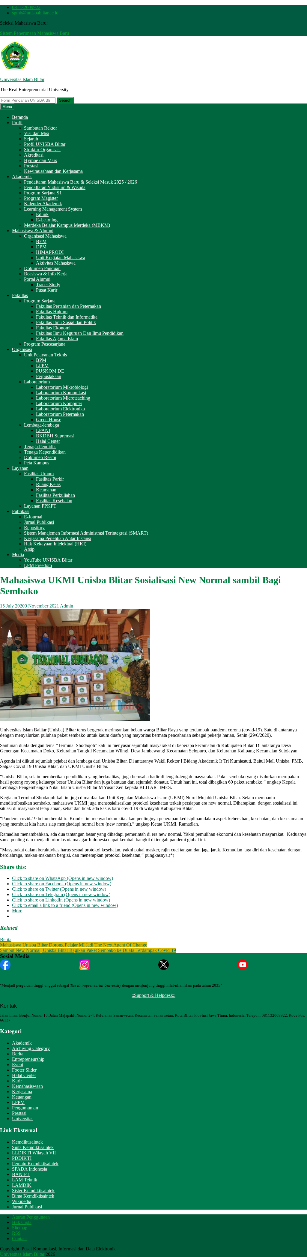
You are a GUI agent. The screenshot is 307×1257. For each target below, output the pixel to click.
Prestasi (31, 165)
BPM (41, 360)
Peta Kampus (36, 462)
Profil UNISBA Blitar (44, 144)
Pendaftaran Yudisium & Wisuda (54, 187)
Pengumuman (25, 1107)
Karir (17, 1080)
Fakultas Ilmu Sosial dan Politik (66, 322)
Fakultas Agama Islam (57, 338)
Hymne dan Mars (40, 160)
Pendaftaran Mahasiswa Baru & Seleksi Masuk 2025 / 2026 (80, 181)
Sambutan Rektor (40, 127)
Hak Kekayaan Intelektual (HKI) (55, 543)
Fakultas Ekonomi (53, 327)
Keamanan (46, 489)
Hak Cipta (21, 1222)
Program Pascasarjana (44, 343)
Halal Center (48, 441)
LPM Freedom (38, 565)
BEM (41, 241)
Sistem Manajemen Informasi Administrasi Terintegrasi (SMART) (86, 533)
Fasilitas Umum (39, 473)
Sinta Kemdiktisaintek (33, 1147)
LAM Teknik (24, 1179)
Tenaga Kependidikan (45, 451)
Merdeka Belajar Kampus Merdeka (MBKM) (67, 225)
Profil (17, 122)
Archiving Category (31, 1048)
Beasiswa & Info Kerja (45, 273)
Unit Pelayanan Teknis (45, 354)
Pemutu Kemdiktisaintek (35, 1163)
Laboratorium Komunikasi (61, 392)
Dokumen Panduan (42, 268)
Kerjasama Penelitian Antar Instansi (57, 538)
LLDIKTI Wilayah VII (34, 1152)
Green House (48, 419)
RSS (16, 1233)
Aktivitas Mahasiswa (56, 263)
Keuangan (21, 1097)
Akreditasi (33, 155)
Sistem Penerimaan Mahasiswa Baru (34, 33)
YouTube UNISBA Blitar (48, 559)
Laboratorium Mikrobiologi (62, 387)
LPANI (43, 430)
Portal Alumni (37, 279)
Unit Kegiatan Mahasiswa (60, 257)
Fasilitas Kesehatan (54, 500)
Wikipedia (21, 1201)
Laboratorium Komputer (59, 403)
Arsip (29, 549)
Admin (66, 605)
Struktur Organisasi (42, 149)
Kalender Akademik (43, 203)
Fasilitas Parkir (50, 479)
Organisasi (22, 349)
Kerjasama (22, 1091)
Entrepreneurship (28, 1059)
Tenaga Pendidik (40, 446)
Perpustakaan (48, 376)
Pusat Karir (46, 289)
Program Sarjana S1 (43, 192)
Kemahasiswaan (27, 1086)
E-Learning (47, 219)
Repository (34, 527)
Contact (19, 1238)
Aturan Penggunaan (31, 1217)
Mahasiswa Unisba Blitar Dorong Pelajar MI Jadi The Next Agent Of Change (73, 944)
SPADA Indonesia (29, 1169)
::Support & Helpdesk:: (153, 995)
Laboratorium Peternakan (60, 414)
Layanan (20, 468)
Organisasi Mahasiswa (45, 235)
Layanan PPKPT (40, 505)
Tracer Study (48, 284)
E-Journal (33, 516)
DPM (41, 246)
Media (18, 554)
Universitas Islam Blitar (22, 79)
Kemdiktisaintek (27, 1141)
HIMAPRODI (50, 252)
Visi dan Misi (36, 133)
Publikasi (20, 511)
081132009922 (26, 7)
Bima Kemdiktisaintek (33, 1195)
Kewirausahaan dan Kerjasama (53, 171)
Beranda (20, 117)
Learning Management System (53, 209)
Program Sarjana (39, 300)
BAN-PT (21, 1174)
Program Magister (41, 198)
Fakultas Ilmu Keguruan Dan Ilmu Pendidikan (80, 333)
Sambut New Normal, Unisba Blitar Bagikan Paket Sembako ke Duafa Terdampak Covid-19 (88, 950)
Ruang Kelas (48, 484)
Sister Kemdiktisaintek (33, 1190)
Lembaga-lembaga (41, 425)
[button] (15, 56)
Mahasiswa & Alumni (32, 230)
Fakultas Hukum (51, 311)
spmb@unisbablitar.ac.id (35, 12)
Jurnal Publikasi (39, 522)
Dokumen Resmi (40, 457)
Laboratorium (37, 381)
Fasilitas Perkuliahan (55, 495)
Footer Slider (24, 1069)
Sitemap (19, 1227)
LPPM (42, 365)
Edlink (42, 214)
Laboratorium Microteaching (63, 397)
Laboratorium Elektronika (60, 408)
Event (17, 1064)
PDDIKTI (21, 1158)
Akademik (22, 176)
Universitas (22, 1118)
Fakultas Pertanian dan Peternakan (68, 306)
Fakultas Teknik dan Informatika (66, 317)
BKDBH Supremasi (55, 435)
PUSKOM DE (50, 371)
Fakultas (20, 295)
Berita (5, 939)
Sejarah (31, 138)
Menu (7, 106)
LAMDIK (21, 1185)
